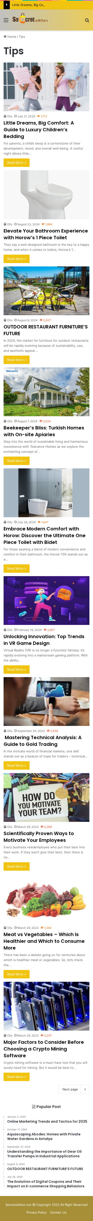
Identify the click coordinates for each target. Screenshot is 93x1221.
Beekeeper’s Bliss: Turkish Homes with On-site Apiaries (44, 431)
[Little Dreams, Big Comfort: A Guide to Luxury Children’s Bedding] (46, 87)
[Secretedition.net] (30, 20)
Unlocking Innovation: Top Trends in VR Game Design (44, 640)
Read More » (16, 162)
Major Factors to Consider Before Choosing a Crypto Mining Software (44, 1049)
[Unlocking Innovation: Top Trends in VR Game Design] (46, 600)
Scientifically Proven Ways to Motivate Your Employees (39, 836)
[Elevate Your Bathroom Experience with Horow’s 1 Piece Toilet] (46, 194)
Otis (9, 116)
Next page (70, 1089)
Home (11, 36)
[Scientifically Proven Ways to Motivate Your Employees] (46, 797)
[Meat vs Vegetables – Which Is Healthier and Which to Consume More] (46, 898)
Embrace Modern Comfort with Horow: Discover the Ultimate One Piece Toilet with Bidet (45, 535)
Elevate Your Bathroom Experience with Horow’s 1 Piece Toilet (46, 234)
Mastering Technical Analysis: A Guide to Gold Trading (43, 741)
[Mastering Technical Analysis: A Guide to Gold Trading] (46, 701)
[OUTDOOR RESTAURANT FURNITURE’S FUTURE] (46, 290)
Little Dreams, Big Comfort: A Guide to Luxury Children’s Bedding (39, 130)
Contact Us (58, 1212)
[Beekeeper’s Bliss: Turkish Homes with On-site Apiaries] (46, 391)
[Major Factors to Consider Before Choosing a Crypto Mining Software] (46, 1006)
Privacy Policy (36, 1212)
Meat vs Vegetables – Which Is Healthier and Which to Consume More (44, 941)
